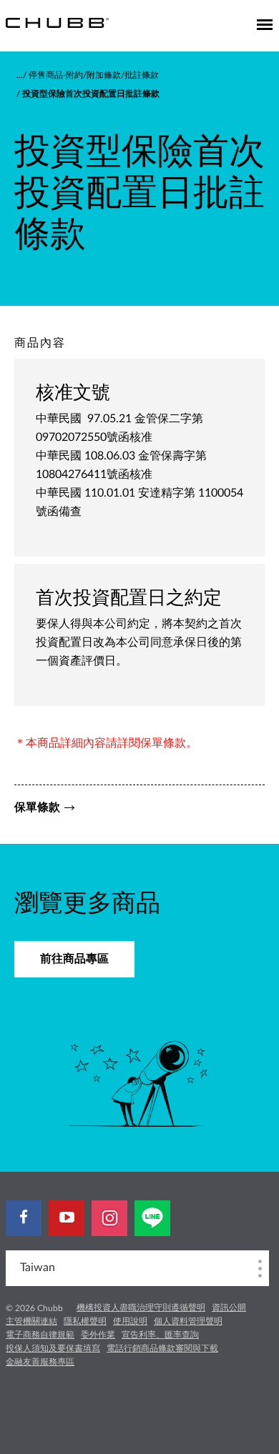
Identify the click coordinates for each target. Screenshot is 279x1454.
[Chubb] (57, 22)
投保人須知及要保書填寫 (53, 1348)
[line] (152, 1218)
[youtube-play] (66, 1218)
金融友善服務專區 (40, 1362)
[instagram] (109, 1218)
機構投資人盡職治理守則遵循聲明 (141, 1307)
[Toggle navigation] (264, 26)
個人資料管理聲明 (188, 1321)
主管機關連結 (31, 1321)
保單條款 (37, 807)
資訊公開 (229, 1307)
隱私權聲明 (85, 1321)
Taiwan (37, 1267)
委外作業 (98, 1334)
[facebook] (23, 1218)
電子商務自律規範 (40, 1334)
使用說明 (130, 1321)
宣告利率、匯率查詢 (160, 1334)
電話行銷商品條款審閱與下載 (162, 1348)
